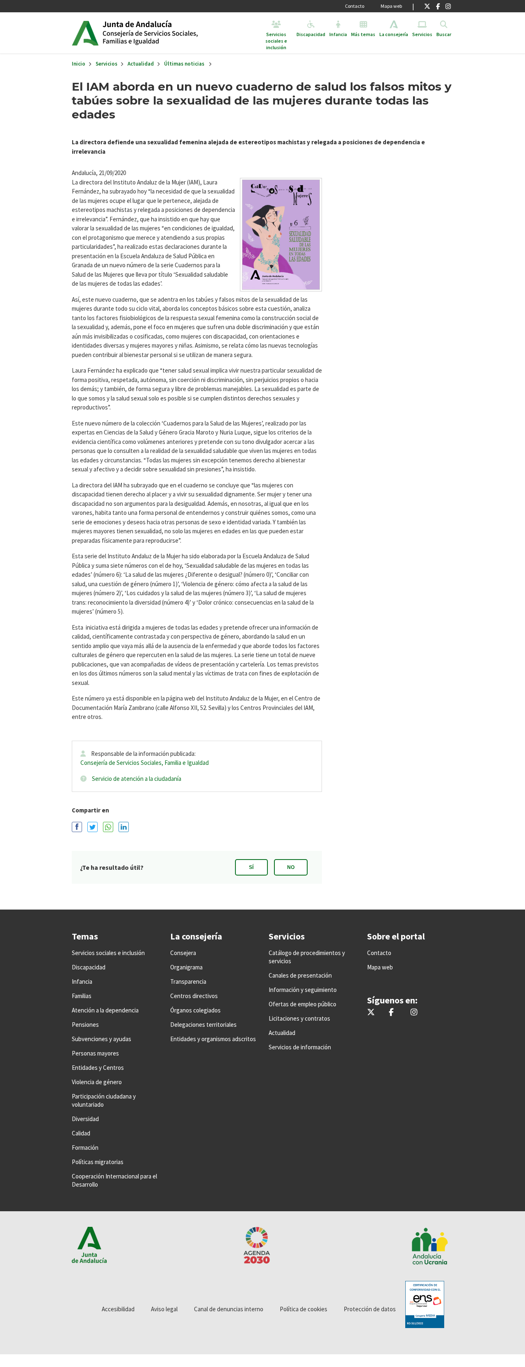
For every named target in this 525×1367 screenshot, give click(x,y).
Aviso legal (164, 1309)
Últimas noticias (184, 63)
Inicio (165, 32)
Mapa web (391, 6)
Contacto (354, 6)
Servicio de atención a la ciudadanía (136, 778)
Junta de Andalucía (85, 32)
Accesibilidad (118, 1309)
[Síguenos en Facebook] (438, 6)
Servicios (106, 63)
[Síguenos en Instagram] (448, 6)
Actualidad (141, 63)
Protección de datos (370, 1309)
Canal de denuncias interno (228, 1309)
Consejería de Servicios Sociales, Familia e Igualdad (144, 763)
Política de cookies (303, 1309)
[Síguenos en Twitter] (427, 6)
